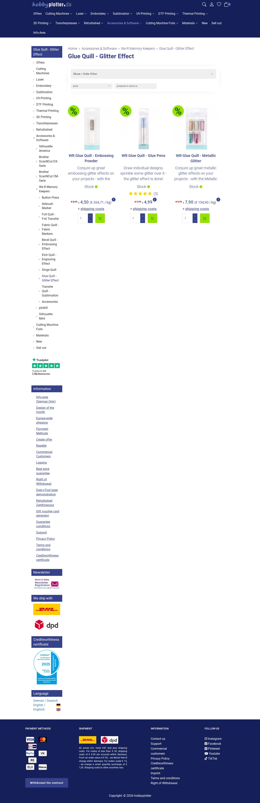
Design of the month (45, 410)
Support (41, 532)
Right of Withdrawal (43, 482)
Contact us (158, 739)
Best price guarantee (43, 471)
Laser (80, 13)
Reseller (41, 445)
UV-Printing (143, 13)
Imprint (155, 773)
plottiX (43, 308)
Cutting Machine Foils (160, 23)
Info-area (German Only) (46, 399)
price (75, 86)
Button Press (50, 197)
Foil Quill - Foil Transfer (50, 217)
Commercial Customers (44, 454)
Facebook (214, 743)
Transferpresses (66, 23)
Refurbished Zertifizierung (45, 503)
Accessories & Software (123, 23)
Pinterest (213, 748)
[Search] (204, 4)
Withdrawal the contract (46, 782)
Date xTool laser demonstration (47, 492)
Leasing (41, 462)
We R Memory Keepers (48, 189)
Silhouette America (46, 149)
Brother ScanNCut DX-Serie (48, 161)
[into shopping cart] (100, 218)
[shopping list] (219, 4)
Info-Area (39, 32)
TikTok (212, 758)
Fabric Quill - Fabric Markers (50, 229)
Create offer (44, 439)
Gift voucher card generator (47, 514)
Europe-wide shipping (44, 420)
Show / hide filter (85, 73)
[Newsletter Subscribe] (46, 583)
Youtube (214, 753)
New (205, 23)
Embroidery (98, 13)
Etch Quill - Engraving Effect (49, 259)
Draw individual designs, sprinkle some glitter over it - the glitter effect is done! (143, 173)
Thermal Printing (193, 13)
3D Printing (40, 23)
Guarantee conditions (43, 524)
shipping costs (92, 209)
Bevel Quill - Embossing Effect (49, 244)
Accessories (50, 302)
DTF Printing (166, 13)
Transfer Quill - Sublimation (50, 291)
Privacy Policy (45, 539)
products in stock (127, 86)
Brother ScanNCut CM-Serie (49, 176)
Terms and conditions (43, 547)
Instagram (214, 739)
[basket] (226, 5)
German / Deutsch (45, 700)
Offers (37, 13)
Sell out (216, 23)
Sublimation (121, 13)
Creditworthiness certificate (47, 558)
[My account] (211, 5)
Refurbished (92, 23)
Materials (188, 23)
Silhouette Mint (46, 316)
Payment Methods (42, 431)
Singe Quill (49, 270)
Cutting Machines (57, 13)
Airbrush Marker (47, 206)
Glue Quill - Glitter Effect (101, 56)
